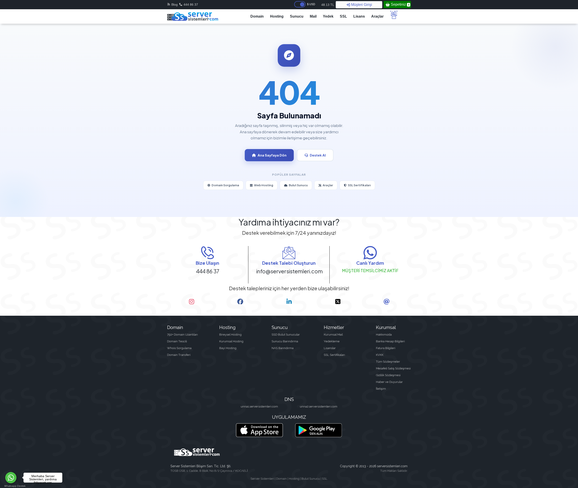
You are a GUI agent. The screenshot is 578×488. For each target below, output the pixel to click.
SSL (343, 16)
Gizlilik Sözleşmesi (388, 375)
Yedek (328, 16)
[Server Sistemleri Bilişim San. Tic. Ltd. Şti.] (192, 16)
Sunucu (296, 16)
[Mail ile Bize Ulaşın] (386, 301)
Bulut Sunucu (298, 185)
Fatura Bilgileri (385, 348)
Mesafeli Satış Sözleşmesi (393, 368)
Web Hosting (263, 185)
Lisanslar (330, 348)
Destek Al (318, 155)
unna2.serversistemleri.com (318, 406)
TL (327, 5)
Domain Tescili (177, 341)
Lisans (359, 16)
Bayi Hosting (227, 348)
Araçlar (377, 16)
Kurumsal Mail (333, 334)
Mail (313, 16)
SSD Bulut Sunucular (286, 334)
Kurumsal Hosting (231, 341)
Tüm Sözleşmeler (388, 361)
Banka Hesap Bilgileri (390, 341)
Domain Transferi (179, 355)
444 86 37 (191, 4)
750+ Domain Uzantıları (182, 334)
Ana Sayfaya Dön (272, 155)
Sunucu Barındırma (285, 341)
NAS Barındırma (283, 348)
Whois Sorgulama (179, 348)
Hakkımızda (384, 334)
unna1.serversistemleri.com (259, 406)
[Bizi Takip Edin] (191, 301)
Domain (257, 16)
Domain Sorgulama (225, 185)
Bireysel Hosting (230, 334)
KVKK (379, 355)
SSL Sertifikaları (359, 185)
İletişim (381, 388)
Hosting (277, 16)
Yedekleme (332, 341)
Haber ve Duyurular (389, 382)
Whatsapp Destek (11, 486)
